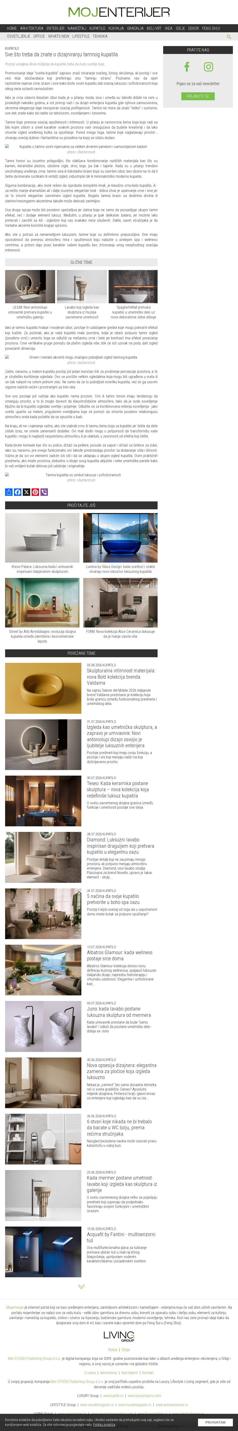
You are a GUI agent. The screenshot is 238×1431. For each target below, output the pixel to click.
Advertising (108, 1373)
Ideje (180, 28)
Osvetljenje (18, 36)
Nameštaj (77, 28)
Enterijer (55, 28)
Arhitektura (31, 28)
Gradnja (135, 28)
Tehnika (100, 36)
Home (12, 28)
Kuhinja (116, 28)
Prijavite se (198, 96)
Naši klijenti (129, 1373)
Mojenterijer (15, 1307)
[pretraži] (229, 37)
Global (112, 1350)
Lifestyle (81, 36)
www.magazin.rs (97, 1405)
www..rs (113, 1396)
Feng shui (211, 28)
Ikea (168, 28)
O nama (90, 1373)
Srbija (126, 1350)
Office (39, 36)
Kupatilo (97, 28)
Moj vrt (154, 28)
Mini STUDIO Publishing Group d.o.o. (34, 1358)
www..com (144, 1396)
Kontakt (148, 1373)
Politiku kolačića (104, 1425)
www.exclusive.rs (172, 1405)
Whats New (58, 36)
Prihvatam (215, 1422)
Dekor (193, 28)
